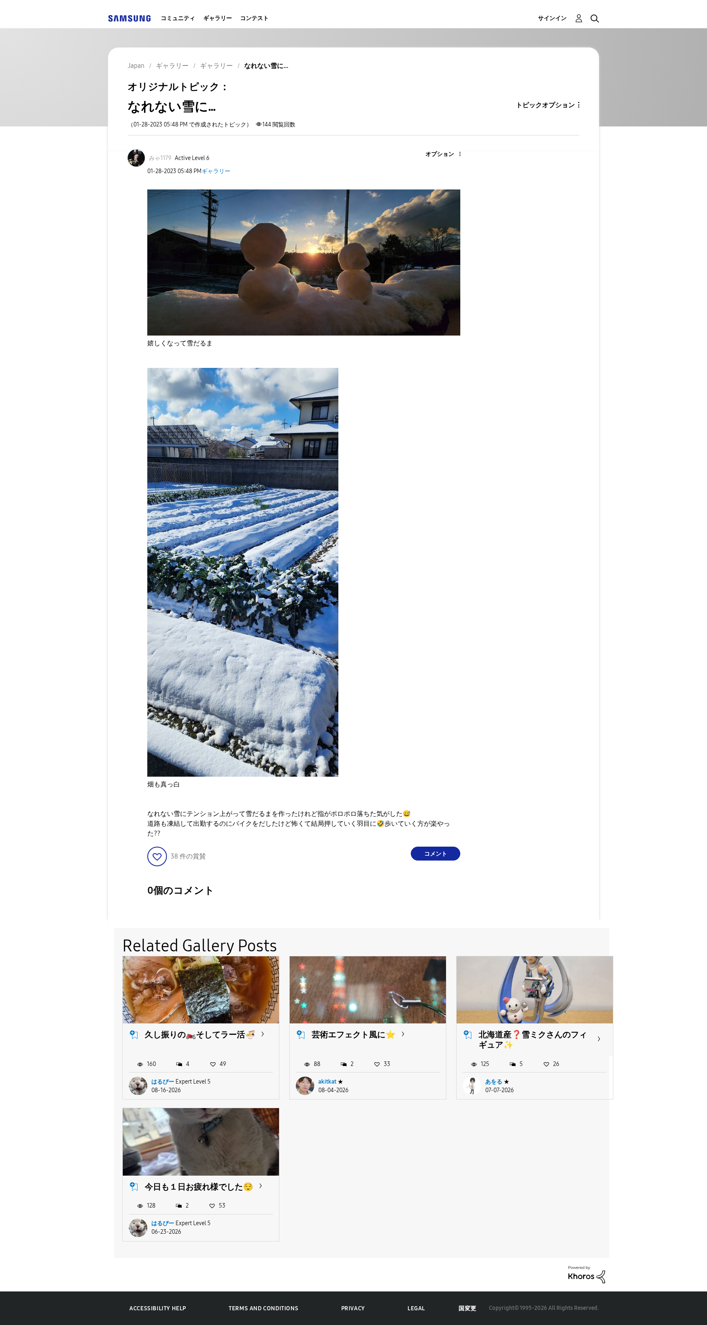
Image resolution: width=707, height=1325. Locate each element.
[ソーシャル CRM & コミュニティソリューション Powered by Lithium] (586, 1274)
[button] (446, 154)
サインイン (552, 18)
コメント (435, 853)
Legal (416, 1308)
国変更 (468, 1308)
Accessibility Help (157, 1308)
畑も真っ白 (163, 784)
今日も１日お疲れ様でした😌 (199, 1187)
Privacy (353, 1308)
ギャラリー (217, 18)
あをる (493, 1081)
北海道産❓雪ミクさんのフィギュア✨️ (533, 1040)
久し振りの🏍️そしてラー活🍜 (200, 1034)
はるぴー (162, 1081)
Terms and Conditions (263, 1308)
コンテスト (254, 18)
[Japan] (129, 18)
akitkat (327, 1081)
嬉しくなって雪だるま (180, 343)
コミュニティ (178, 18)
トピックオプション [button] (545, 105)
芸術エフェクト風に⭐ (354, 1034)
